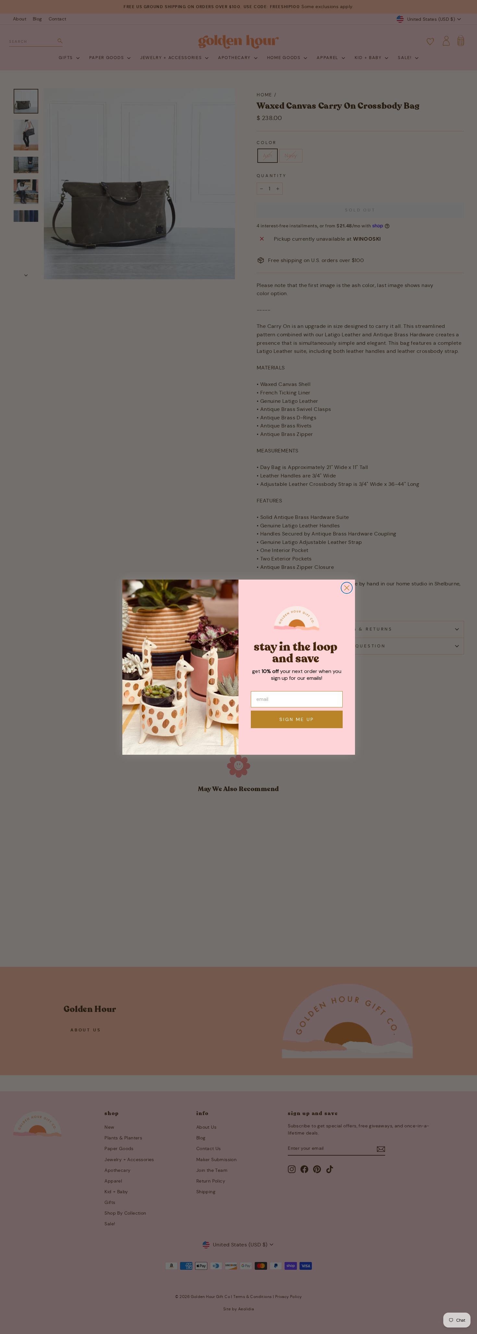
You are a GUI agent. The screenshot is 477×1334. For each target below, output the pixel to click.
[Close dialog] (346, 588)
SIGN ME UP (296, 719)
